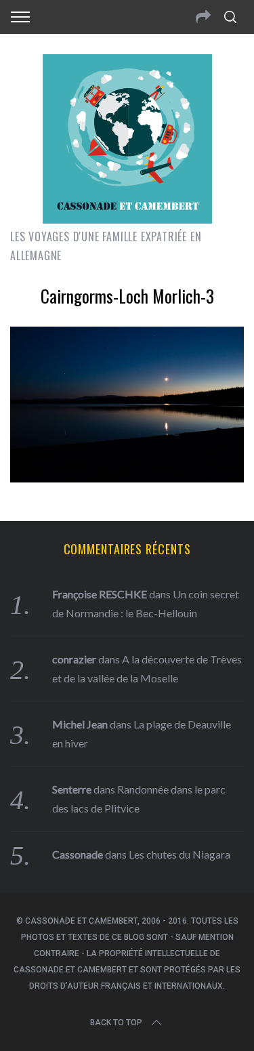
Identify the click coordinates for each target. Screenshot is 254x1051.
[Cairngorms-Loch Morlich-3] (127, 477)
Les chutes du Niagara (179, 854)
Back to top (116, 1022)
